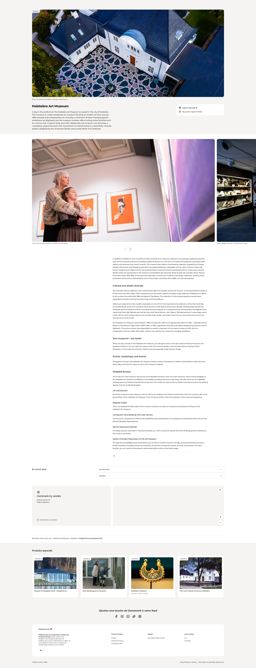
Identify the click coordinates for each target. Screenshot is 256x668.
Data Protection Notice (188, 662)
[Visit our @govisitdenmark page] (134, 616)
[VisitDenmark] (45, 629)
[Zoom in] (220, 517)
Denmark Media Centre (156, 638)
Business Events (117, 641)
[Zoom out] (220, 522)
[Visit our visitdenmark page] (128, 616)
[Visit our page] (122, 616)
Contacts (187, 641)
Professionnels (116, 643)
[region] (168, 506)
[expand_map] (220, 489)
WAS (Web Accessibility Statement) (211, 662)
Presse (113, 638)
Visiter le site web (188, 108)
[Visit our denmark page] (116, 616)
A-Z (185, 638)
